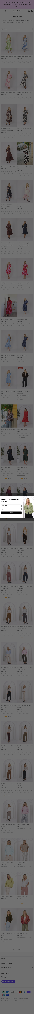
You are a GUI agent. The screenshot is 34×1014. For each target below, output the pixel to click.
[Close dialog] (33, 496)
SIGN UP (11, 512)
